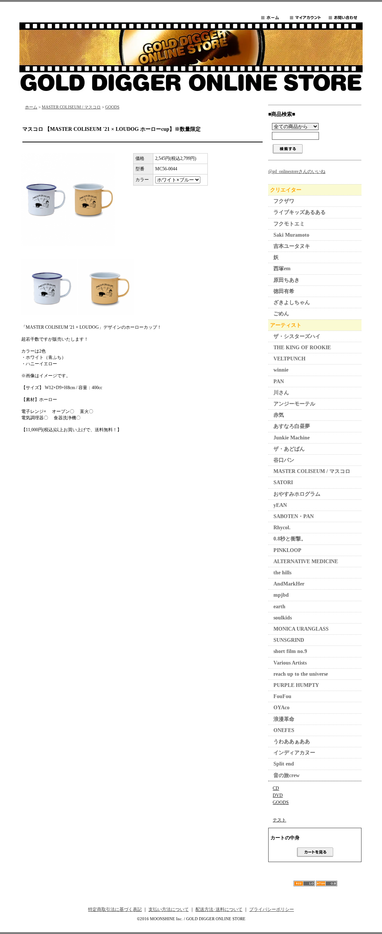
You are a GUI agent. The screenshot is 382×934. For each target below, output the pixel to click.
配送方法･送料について (218, 909)
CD (276, 788)
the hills (282, 572)
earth (279, 606)
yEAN (280, 505)
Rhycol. (282, 527)
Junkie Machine (291, 438)
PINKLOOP (287, 550)
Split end (283, 764)
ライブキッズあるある (299, 212)
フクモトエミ (289, 224)
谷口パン (283, 460)
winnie (280, 370)
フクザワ (283, 201)
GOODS (112, 107)
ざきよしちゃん (291, 302)
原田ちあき (286, 280)
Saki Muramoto (291, 235)
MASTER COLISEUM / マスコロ (71, 107)
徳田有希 (283, 291)
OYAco (281, 707)
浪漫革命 (283, 719)
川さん (281, 392)
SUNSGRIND (288, 640)
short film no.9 (290, 651)
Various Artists (290, 663)
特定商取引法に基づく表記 (115, 909)
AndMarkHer (288, 584)
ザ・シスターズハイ (296, 336)
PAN (278, 381)
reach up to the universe (300, 674)
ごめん (281, 313)
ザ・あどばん (289, 449)
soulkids (282, 618)
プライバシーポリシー (271, 909)
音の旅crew (286, 775)
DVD (278, 795)
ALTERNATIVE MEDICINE (305, 561)
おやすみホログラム (296, 494)
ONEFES (283, 730)
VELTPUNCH (289, 359)
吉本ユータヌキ (291, 246)
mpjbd (281, 595)
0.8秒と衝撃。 (289, 539)
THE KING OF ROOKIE (302, 347)
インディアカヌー (294, 752)
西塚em (282, 268)
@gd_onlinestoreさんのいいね (296, 171)
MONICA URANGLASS (301, 629)
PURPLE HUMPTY (296, 685)
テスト (279, 820)
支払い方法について (168, 909)
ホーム (31, 107)
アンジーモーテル (294, 404)
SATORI (283, 482)
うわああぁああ (291, 741)
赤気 (278, 415)
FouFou (282, 696)
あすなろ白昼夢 (291, 426)
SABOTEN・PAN (293, 516)
